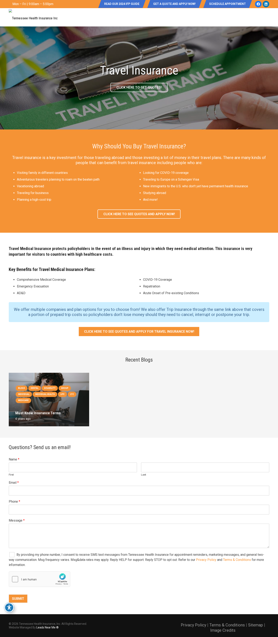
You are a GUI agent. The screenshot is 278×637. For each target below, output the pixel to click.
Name (14, 459)
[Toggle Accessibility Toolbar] (9, 607)
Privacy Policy (206, 560)
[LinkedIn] (266, 4)
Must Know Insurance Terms (38, 413)
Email (14, 483)
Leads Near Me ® (47, 627)
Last (143, 474)
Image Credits (222, 630)
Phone (14, 501)
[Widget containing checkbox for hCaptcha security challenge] (39, 579)
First (11, 474)
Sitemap (255, 625)
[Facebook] (258, 4)
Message (17, 520)
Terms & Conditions (237, 560)
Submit (18, 599)
